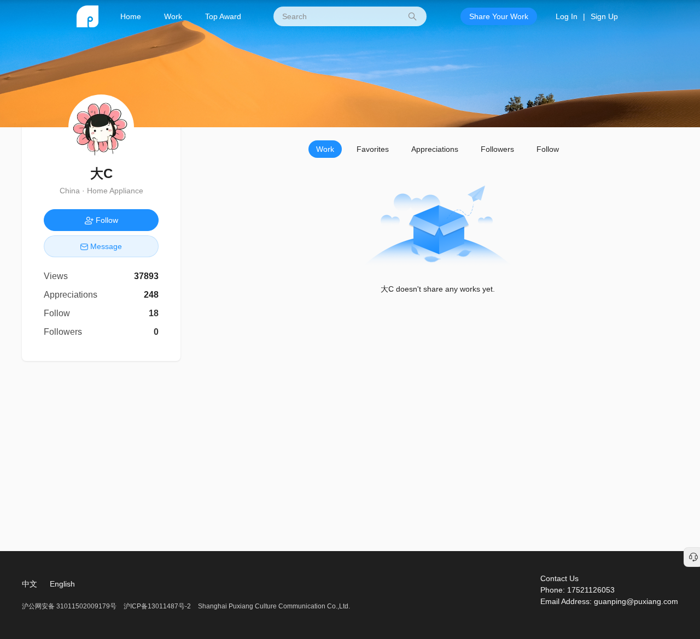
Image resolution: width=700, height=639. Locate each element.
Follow (547, 149)
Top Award (223, 16)
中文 (29, 583)
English (62, 583)
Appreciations (434, 149)
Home (130, 16)
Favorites (373, 149)
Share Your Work (498, 16)
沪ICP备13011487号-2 (157, 606)
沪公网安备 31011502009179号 (70, 606)
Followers (497, 149)
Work (173, 16)
